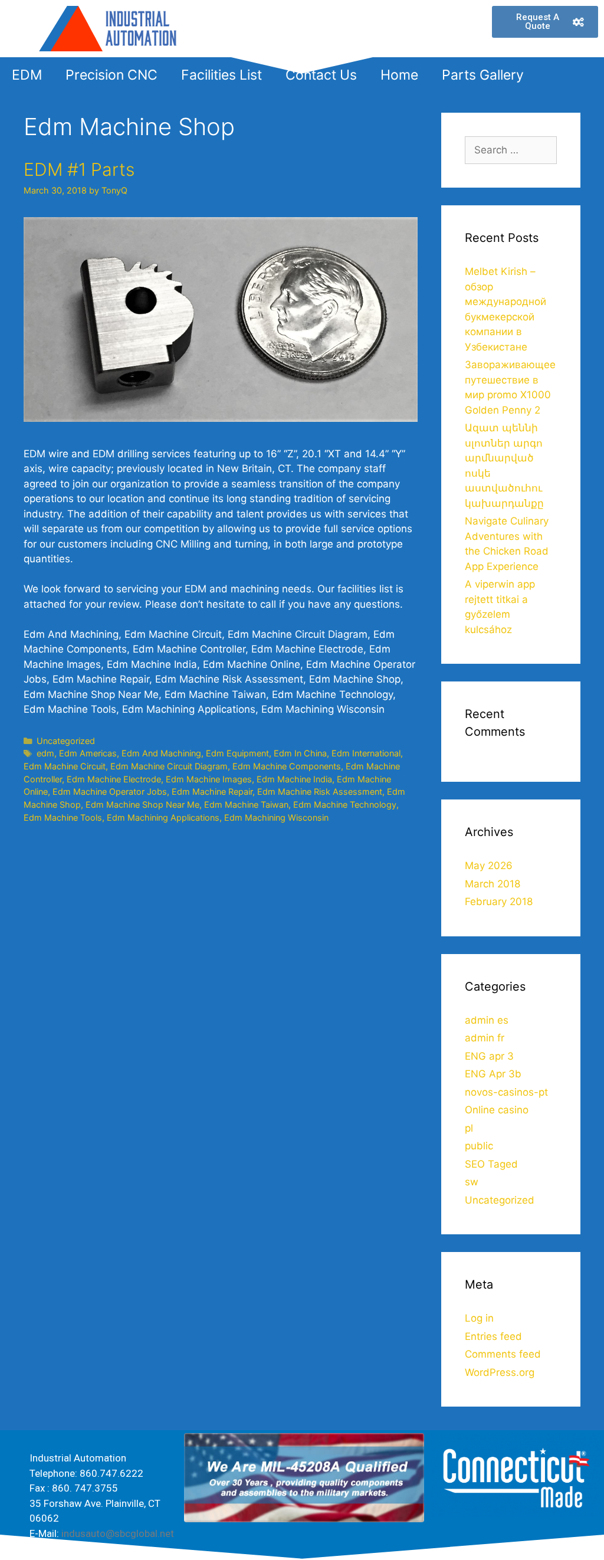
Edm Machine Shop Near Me (142, 804)
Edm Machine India (294, 779)
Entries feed (493, 1336)
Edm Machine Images (209, 779)
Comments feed (503, 1354)
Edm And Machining (161, 753)
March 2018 (492, 884)
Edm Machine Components (286, 766)
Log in (479, 1318)
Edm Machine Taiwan (246, 804)
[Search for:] (511, 150)
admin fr (484, 1038)
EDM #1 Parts (79, 169)
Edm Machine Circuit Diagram (169, 766)
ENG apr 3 (489, 1056)
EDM (27, 75)
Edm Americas (88, 753)
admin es (486, 1020)
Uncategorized (66, 741)
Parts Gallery (483, 75)
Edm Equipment (237, 753)
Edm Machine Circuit (65, 766)
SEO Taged (491, 1164)
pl (469, 1128)
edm (45, 753)
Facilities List (221, 75)
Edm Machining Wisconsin (276, 817)
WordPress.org (499, 1372)
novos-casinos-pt (506, 1092)
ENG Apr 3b (493, 1074)
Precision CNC (111, 75)
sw (471, 1182)
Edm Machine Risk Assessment (319, 791)
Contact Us (321, 75)
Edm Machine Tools (63, 817)
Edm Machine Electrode (114, 779)
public (479, 1146)
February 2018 (499, 901)
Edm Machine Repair (212, 791)
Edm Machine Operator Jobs (109, 791)
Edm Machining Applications (163, 817)
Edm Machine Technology (344, 804)
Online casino (496, 1110)
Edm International (366, 753)
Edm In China (300, 753)
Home (399, 75)
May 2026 (489, 865)
